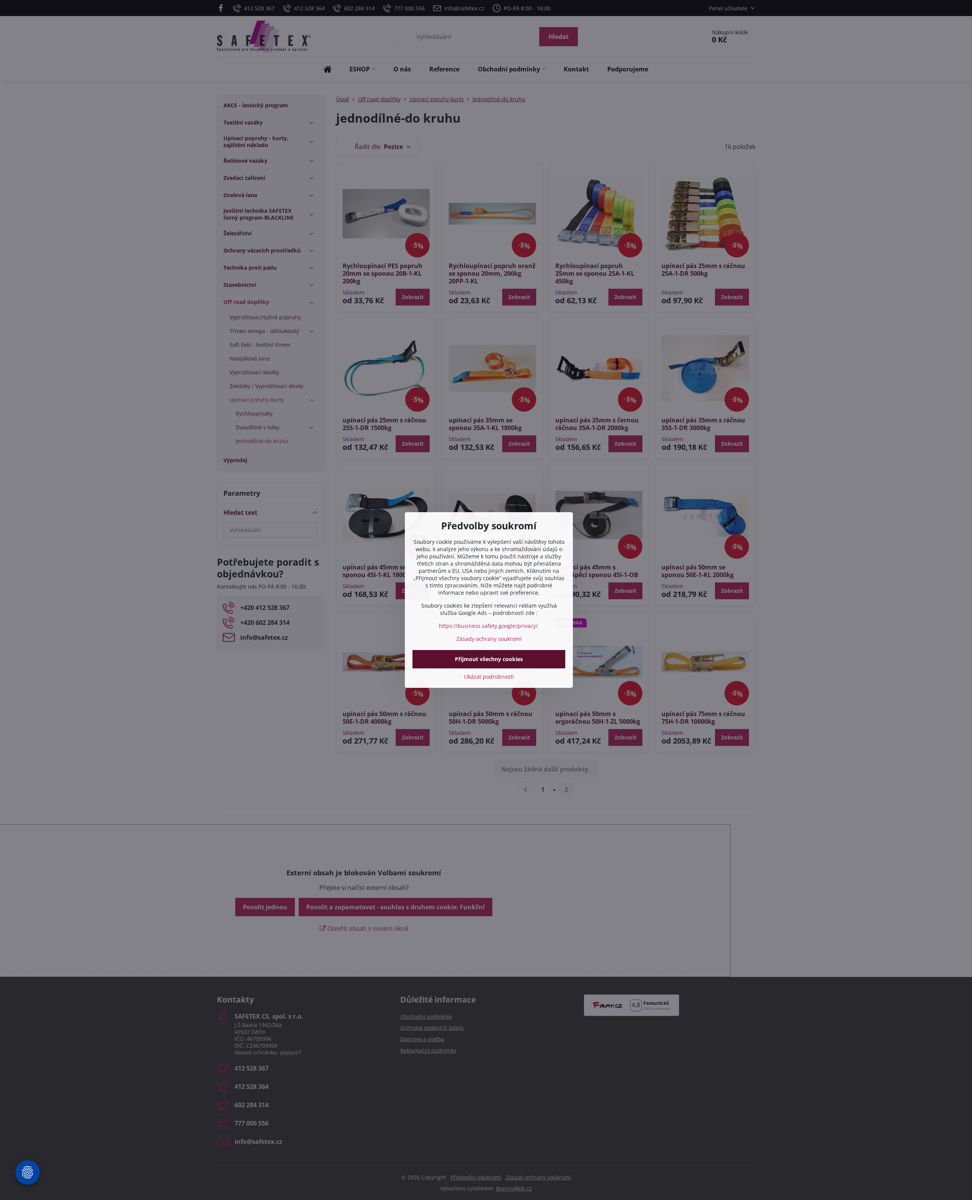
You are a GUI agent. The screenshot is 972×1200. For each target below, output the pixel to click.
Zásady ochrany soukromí (489, 638)
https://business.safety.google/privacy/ (488, 625)
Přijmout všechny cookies (489, 659)
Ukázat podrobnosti (489, 676)
